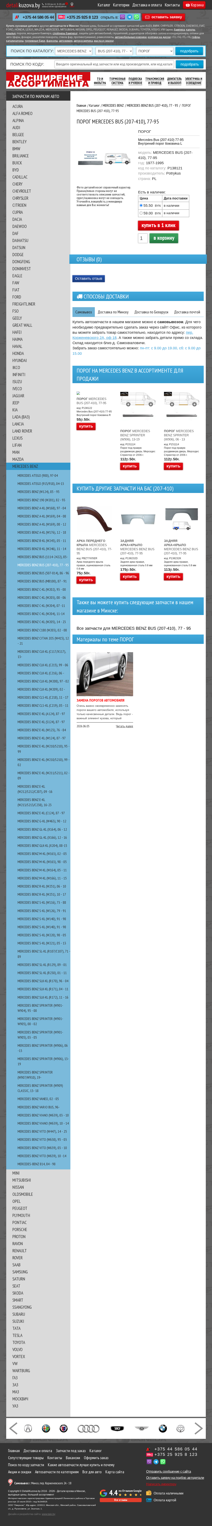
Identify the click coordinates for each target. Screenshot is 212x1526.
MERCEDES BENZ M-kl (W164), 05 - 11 (42, 870)
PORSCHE (19, 1229)
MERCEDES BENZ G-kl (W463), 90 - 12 (42, 821)
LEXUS (17, 438)
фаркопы (52, 41)
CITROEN (19, 205)
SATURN (18, 1279)
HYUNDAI (19, 360)
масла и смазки (104, 41)
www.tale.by (48, 1514)
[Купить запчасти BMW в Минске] (162, 1428)
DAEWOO (19, 226)
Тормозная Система (117, 81)
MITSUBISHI (21, 1180)
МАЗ (15, 1392)
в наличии (171, 205)
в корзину (164, 237)
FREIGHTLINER (23, 304)
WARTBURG (21, 1370)
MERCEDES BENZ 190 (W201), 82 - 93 (41, 500)
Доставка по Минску (113, 312)
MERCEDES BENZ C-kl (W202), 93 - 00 (42, 589)
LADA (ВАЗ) (21, 417)
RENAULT (19, 1250)
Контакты (172, 5)
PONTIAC (19, 1222)
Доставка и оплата (147, 5)
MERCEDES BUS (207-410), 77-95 (91, 401)
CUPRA (17, 212)
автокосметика (83, 41)
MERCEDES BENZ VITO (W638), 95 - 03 (42, 1139)
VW (15, 1363)
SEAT (16, 1286)
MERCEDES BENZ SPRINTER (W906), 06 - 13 (179, 435)
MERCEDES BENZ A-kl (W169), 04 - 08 (42, 516)
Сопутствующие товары (26, 1457)
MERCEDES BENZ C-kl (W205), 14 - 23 (42, 621)
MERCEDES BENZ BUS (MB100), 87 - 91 (42, 581)
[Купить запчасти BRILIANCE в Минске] (181, 1428)
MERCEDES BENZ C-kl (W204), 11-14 (41, 613)
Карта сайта (114, 1472)
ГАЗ (15, 1377)
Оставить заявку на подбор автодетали (175, 1478)
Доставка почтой (187, 312)
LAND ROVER (22, 431)
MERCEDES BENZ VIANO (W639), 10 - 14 (43, 1123)
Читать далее (124, 726)
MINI (15, 1173)
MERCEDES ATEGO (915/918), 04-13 (41, 483)
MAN (15, 452)
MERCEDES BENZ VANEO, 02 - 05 (38, 1098)
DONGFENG (21, 261)
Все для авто (92, 1472)
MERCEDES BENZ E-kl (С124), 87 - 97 (41, 813)
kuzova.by (23, 5)
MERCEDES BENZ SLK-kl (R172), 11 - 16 (43, 997)
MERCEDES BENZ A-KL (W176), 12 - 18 (42, 532)
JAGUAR (18, 396)
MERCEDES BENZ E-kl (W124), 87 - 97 (42, 738)
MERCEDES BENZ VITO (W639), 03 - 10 (42, 1147)
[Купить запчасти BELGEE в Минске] (117, 1428)
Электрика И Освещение (193, 81)
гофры (196, 37)
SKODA (17, 1293)
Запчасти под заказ (71, 1450)
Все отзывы (120, 1500)
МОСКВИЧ (20, 1399)
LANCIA (18, 424)
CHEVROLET (21, 191)
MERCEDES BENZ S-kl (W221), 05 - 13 (42, 943)
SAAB (16, 1265)
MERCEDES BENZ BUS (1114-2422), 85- (43, 556)
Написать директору (161, 1484)
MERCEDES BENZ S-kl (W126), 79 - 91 (42, 910)
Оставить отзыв (88, 278)
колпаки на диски (159, 37)
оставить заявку (167, 17)
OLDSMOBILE (22, 1194)
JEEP (15, 403)
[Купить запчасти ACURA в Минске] (28, 1428)
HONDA (18, 353)
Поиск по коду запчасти (26, 1464)
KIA (15, 410)
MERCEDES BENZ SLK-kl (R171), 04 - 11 (43, 989)
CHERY (17, 184)
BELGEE (18, 134)
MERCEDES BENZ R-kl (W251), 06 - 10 (42, 886)
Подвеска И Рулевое (135, 81)
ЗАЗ (15, 1385)
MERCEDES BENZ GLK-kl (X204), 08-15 (42, 845)
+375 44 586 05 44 (38, 17)
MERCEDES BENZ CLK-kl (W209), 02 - (41, 689)
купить (86, 426)
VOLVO (17, 1349)
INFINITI (18, 374)
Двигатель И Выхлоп (174, 81)
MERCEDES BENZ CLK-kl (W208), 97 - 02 (43, 681)
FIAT (15, 290)
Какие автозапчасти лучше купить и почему (81, 1464)
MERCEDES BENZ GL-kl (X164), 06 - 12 (42, 829)
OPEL (16, 1201)
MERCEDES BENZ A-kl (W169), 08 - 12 (42, 524)
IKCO (16, 367)
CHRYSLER (20, 198)
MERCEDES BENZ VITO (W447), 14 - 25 (42, 1131)
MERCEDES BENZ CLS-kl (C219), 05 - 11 (43, 705)
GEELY (17, 318)
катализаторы (15, 41)
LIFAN (17, 445)
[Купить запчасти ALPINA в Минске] (63, 1428)
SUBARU (18, 1314)
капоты (190, 29)
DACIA (17, 219)
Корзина (197, 5)
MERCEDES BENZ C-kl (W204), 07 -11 (41, 605)
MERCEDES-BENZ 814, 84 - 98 (36, 1164)
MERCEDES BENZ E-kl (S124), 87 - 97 (41, 721)
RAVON (17, 1243)
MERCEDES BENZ (25, 466)
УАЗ (15, 1406)
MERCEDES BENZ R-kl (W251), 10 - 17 (42, 894)
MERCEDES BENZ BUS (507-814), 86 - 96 (43, 573)
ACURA (17, 106)
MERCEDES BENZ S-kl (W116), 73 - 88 (42, 902)
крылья (11, 33)
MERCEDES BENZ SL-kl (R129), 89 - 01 (42, 964)
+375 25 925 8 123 (82, 17)
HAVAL (17, 346)
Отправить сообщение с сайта (168, 1471)
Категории (121, 5)
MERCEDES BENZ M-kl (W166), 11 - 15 (42, 878)
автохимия (65, 41)
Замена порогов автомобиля (100, 700)
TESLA (17, 1335)
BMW (16, 149)
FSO (15, 311)
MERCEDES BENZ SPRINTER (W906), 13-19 (135, 435)
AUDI (16, 127)
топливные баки (35, 41)
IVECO (17, 388)
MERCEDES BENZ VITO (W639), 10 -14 (42, 1155)
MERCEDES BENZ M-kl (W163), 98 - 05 (42, 861)
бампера (179, 29)
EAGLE (17, 276)
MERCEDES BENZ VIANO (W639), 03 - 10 (43, 1115)
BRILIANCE (20, 156)
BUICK (17, 163)
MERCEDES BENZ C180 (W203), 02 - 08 (42, 630)
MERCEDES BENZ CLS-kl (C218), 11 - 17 (43, 697)
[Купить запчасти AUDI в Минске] (89, 1428)
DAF (15, 233)
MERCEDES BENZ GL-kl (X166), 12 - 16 (42, 837)
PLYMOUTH (21, 1215)
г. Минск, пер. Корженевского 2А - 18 (42, 1483)
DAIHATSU (20, 240)
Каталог (104, 5)
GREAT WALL (22, 325)
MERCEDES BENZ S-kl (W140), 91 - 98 (42, 918)
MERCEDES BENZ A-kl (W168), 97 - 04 (42, 508)
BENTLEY (19, 141)
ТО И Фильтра (100, 81)
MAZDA (18, 459)
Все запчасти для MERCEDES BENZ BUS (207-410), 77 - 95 (134, 628)
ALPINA (18, 120)
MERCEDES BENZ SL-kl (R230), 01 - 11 (42, 972)
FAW (15, 283)
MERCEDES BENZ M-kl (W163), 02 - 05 (42, 853)
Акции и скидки (19, 1472)
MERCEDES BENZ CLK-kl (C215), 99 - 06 (43, 665)
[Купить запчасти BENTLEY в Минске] (141, 1428)
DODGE (18, 254)
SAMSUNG (20, 1272)
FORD (16, 297)
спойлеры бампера (65, 33)
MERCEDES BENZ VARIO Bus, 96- (39, 1107)
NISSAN (18, 1187)
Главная (14, 1450)
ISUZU (17, 381)
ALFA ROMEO (22, 113)
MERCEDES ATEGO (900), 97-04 (38, 475)
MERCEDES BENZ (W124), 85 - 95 (38, 491)
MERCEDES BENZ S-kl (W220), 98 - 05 (42, 935)
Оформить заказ (96, 1457)
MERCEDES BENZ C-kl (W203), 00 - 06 (42, 597)
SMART (17, 1300)
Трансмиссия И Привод (154, 81)
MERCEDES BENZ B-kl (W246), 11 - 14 (42, 548)
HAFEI (17, 332)
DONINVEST (21, 268)
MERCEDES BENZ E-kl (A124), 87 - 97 (41, 713)
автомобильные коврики (131, 37)
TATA (16, 1328)
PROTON (18, 1236)
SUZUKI (18, 1321)
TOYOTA (18, 1342)
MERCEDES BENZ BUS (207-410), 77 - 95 (43, 564)
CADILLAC (20, 177)
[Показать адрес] (72, 5)
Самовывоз (83, 312)
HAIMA (17, 339)
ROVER (17, 1258)
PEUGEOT (19, 1208)
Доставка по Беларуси (151, 312)
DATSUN (18, 247)
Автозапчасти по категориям (57, 1472)
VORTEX (18, 1356)
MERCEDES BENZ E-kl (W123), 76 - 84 (42, 730)
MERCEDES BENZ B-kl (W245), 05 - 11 (42, 540)
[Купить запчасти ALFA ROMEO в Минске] (46, 1428)
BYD (15, 170)
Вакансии (73, 1457)
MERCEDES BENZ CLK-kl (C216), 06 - (41, 673)
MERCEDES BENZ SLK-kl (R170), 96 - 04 (43, 980)
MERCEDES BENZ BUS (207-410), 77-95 (94, 547)
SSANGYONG (22, 1307)
